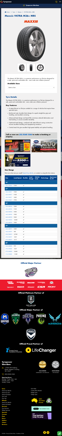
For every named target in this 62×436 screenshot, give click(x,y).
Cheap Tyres (34, 394)
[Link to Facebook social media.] (44, 432)
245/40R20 (9, 246)
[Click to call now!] (56, 2)
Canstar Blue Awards (36, 390)
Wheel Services (6, 410)
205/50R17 (9, 192)
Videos (4, 422)
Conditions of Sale (20, 433)
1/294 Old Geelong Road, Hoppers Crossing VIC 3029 (12, 369)
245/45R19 (9, 231)
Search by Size (6, 392)
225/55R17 (9, 200)
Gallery (4, 420)
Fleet (3, 416)
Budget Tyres (34, 392)
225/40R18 (9, 206)
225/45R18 (9, 209)
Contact (4, 414)
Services (4, 406)
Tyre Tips (4, 398)
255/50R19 (9, 234)
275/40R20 (9, 251)
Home (8, 12)
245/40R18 (9, 214)
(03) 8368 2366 (25, 134)
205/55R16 (9, 185)
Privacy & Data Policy (10, 433)
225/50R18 (9, 212)
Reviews (4, 424)
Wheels (4, 400)
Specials (4, 412)
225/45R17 (9, 194)
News (4, 418)
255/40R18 (9, 222)
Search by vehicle (28, 173)
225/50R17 (9, 197)
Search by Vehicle (6, 390)
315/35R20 (9, 254)
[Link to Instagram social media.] (47, 432)
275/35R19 (9, 237)
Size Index (33, 388)
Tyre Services (5, 408)
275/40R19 (9, 239)
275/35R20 (9, 249)
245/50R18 (9, 220)
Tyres (3, 389)
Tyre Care (4, 396)
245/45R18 (9, 217)
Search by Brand (6, 394)
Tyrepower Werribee (32, 5)
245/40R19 (9, 229)
